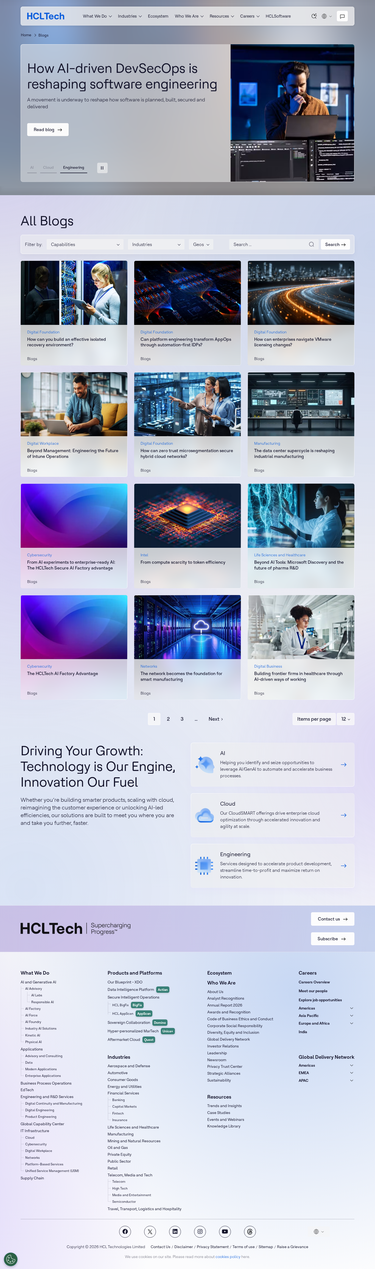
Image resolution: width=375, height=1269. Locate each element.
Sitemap (266, 1246)
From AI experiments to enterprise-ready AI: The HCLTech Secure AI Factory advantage (71, 565)
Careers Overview (314, 982)
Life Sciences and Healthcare (133, 1127)
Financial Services (123, 1093)
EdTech (27, 1089)
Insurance (119, 1120)
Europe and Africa (314, 1023)
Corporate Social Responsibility (234, 1025)
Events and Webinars (225, 1119)
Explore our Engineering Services (272, 866)
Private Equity (119, 1154)
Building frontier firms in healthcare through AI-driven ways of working (298, 676)
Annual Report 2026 (224, 1005)
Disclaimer (183, 1246)
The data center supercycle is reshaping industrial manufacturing (294, 453)
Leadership (217, 1052)
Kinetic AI (32, 1035)
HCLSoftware (278, 16)
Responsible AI (42, 1002)
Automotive (118, 1072)
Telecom (118, 1181)
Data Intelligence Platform (138, 989)
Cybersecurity (36, 1144)
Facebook (125, 1232)
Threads (250, 1232)
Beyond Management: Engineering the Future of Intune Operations (72, 453)
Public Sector (119, 1161)
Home (26, 34)
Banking (118, 1100)
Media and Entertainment (131, 1195)
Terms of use (244, 1246)
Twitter (150, 1232)
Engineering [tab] (73, 167)
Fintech (118, 1113)
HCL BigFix (127, 1005)
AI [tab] (32, 167)
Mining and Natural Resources (134, 1140)
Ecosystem (158, 16)
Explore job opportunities (320, 999)
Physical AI (33, 1042)
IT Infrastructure (35, 1130)
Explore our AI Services (272, 765)
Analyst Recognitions (225, 998)
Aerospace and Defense (129, 1065)
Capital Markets (124, 1106)
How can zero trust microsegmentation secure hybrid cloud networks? (187, 453)
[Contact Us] (342, 16)
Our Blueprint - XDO (125, 982)
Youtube (225, 1232)
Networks (32, 1157)
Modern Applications (41, 1069)
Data (29, 1062)
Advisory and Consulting (43, 1056)
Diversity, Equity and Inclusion (233, 1032)
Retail (113, 1168)
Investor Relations (223, 1046)
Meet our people (313, 990)
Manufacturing (121, 1134)
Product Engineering (40, 1117)
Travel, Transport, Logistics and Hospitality (144, 1208)
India (303, 1031)
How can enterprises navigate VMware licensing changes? (292, 342)
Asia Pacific (309, 1015)
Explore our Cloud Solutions (272, 815)
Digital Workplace (38, 1151)
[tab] (102, 168)
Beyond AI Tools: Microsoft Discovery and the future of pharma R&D (299, 565)
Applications (32, 1049)
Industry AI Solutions (41, 1028)
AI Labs (36, 995)
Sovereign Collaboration (137, 1022)
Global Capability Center (42, 1123)
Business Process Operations (46, 1083)
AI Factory (33, 1009)
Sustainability (219, 1080)
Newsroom (216, 1059)
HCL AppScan (131, 1013)
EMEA (304, 1072)
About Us (215, 991)
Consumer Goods (123, 1079)
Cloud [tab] (48, 167)
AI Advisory (33, 988)
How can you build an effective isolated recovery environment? (66, 342)
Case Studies (218, 1112)
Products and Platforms (135, 973)
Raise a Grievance (292, 1246)
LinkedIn (175, 1232)
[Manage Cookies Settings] (11, 1259)
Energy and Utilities (125, 1086)
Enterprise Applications (43, 1076)
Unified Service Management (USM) (52, 1171)
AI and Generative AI (38, 982)
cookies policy (228, 1256)
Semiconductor (124, 1201)
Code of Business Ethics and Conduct (240, 1018)
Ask (314, 16)
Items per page (314, 719)
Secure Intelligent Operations (133, 997)
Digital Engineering (39, 1110)
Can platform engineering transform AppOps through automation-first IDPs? (186, 342)
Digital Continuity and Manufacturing (53, 1103)
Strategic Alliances (223, 1073)
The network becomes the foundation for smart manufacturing (181, 676)
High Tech (120, 1188)
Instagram (200, 1232)
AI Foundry (33, 1022)
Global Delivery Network (228, 1039)
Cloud (29, 1137)
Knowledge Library (223, 1126)
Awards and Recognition (228, 1012)
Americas (307, 1008)
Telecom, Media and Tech (130, 1175)
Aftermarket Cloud (130, 1039)
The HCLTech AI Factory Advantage (62, 673)
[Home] (45, 16)
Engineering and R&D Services (47, 1096)
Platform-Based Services (44, 1164)
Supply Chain (32, 1178)
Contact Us (160, 1246)
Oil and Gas (118, 1147)
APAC (303, 1080)
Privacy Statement (213, 1246)
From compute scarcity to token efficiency (183, 562)
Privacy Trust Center (224, 1066)
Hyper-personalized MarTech (140, 1031)
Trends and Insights (224, 1105)
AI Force (31, 1015)
